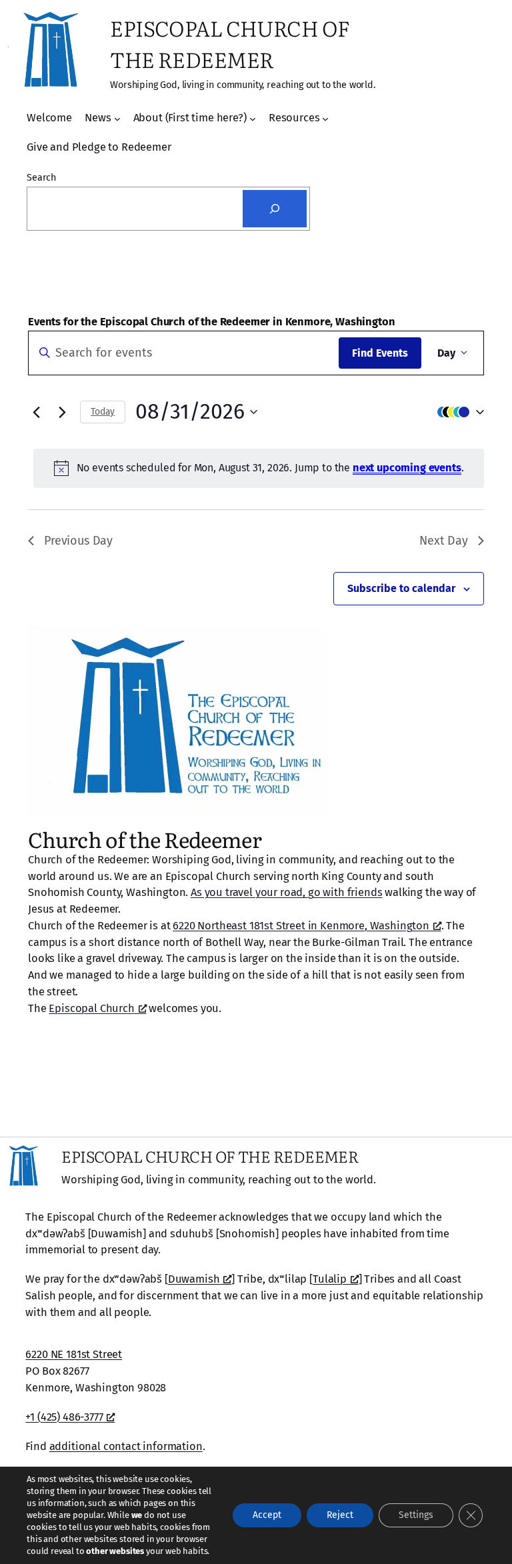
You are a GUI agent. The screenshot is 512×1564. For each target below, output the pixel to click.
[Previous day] (36, 412)
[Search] (275, 208)
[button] (457, 412)
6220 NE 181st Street (73, 1354)
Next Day (443, 540)
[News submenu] (117, 118)
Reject (340, 1515)
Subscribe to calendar (401, 588)
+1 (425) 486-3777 (64, 1417)
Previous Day (78, 540)
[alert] (258, 468)
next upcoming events (407, 467)
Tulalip (330, 1279)
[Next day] (62, 412)
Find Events (380, 353)
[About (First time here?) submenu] (252, 118)
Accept (267, 1515)
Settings (416, 1515)
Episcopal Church (91, 1008)
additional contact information (126, 1446)
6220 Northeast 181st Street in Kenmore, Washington (301, 925)
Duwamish (194, 1279)
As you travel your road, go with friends (286, 892)
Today (103, 411)
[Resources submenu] (325, 118)
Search (41, 177)
